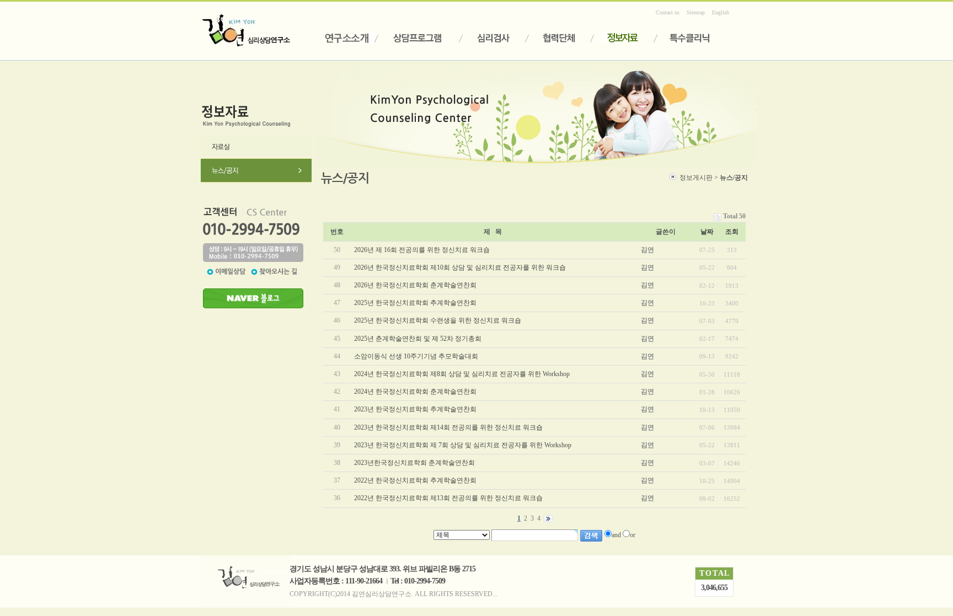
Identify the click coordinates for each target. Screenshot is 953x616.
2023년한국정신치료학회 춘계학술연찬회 (414, 463)
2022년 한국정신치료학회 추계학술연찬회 (415, 480)
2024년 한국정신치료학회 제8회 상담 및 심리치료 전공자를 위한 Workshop (462, 374)
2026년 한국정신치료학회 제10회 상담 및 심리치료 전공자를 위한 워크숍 (460, 267)
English (720, 12)
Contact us (667, 12)
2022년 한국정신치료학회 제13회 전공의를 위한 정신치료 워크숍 (448, 498)
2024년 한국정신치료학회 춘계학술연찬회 (415, 391)
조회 (731, 231)
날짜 (707, 231)
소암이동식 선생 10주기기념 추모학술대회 (416, 356)
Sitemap (696, 12)
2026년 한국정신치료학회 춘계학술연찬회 (415, 285)
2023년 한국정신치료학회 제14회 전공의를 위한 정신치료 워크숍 (448, 427)
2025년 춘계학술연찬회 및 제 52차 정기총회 (417, 338)
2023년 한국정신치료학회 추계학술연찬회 (415, 409)
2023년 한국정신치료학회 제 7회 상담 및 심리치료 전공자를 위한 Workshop (462, 445)
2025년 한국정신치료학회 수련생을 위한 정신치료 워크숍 (437, 320)
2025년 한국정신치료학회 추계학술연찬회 (415, 303)
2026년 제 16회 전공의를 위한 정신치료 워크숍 (422, 250)
